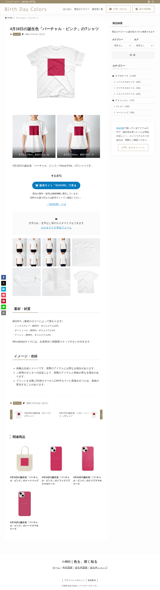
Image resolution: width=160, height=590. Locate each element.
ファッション (124, 100)
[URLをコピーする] (3, 313)
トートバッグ (125, 112)
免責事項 (92, 580)
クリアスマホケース (128, 88)
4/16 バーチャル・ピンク (35, 34)
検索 (133, 55)
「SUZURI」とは (56, 204)
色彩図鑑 (67, 567)
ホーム (56, 567)
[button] (33, 136)
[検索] (153, 1)
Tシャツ (17, 34)
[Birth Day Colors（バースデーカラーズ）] (25, 9)
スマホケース (125, 76)
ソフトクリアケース (128, 94)
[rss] (149, 1)
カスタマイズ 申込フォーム (56, 227)
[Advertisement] (133, 180)
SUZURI (120, 128)
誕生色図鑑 (81, 567)
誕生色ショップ (99, 567)
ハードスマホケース (128, 82)
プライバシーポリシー (74, 580)
